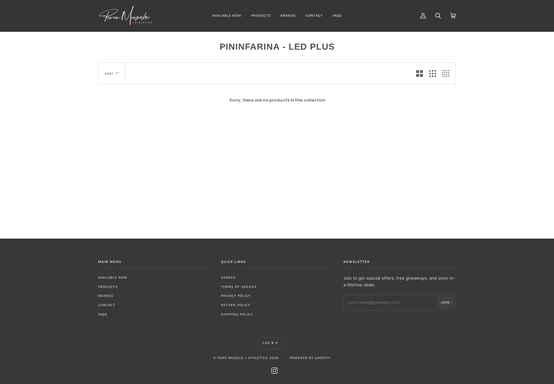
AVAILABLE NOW (112, 277)
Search (228, 277)
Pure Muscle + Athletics (242, 358)
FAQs (102, 314)
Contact (106, 305)
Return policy (235, 305)
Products (108, 287)
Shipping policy (237, 314)
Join (445, 302)
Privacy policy (235, 296)
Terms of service (239, 287)
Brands (105, 296)
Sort (109, 73)
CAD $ (268, 343)
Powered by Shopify (310, 358)
